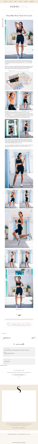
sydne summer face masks (22, 71)
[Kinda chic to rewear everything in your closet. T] (27, 415)
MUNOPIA (20, 309)
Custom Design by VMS (24, 431)
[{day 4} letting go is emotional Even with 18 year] (11, 396)
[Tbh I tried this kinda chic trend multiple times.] (27, 406)
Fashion (5, 1)
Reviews (26, 1)
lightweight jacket (29, 111)
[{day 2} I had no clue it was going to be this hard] (11, 415)
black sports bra (19, 111)
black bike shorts (25, 62)
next (33, 338)
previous (7, 338)
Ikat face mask (12, 114)
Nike (17, 324)
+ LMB (29, 431)
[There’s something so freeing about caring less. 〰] (27, 396)
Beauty (10, 1)
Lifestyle (20, 1)
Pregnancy (32, 1)
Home (15, 1)
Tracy (5, 348)
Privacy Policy (16, 431)
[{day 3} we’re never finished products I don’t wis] (11, 406)
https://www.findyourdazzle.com (9, 353)
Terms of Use (10, 431)
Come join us (28, 434)
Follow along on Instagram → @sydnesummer (19, 442)
